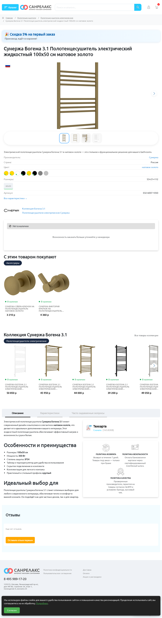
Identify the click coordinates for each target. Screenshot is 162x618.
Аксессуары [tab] (12, 262)
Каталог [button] (10, 7)
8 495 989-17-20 (15, 579)
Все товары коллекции (146, 335)
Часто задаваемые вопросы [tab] (88, 412)
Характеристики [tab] (49, 412)
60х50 (8, 186)
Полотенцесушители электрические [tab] (26, 340)
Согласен (12, 610)
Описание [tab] (18, 412)
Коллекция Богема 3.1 (33, 208)
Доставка (87, 569)
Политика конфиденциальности (57, 569)
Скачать (97, 430)
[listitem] (6, 173)
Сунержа (153, 157)
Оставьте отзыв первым (20, 540)
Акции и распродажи (92, 576)
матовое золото (150, 167)
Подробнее (42, 603)
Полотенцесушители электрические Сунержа (45, 212)
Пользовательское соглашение (57, 573)
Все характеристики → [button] (15, 198)
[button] (154, 93)
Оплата (86, 573)
